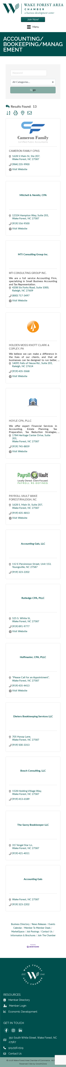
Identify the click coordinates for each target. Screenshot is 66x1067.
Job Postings (33, 932)
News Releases (39, 924)
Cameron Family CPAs (24, 151)
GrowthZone (41, 1064)
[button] (7, 107)
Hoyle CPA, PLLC (20, 420)
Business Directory (20, 924)
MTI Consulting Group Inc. (28, 273)
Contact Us (46, 932)
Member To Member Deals (37, 928)
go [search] (34, 90)
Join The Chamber (47, 935)
